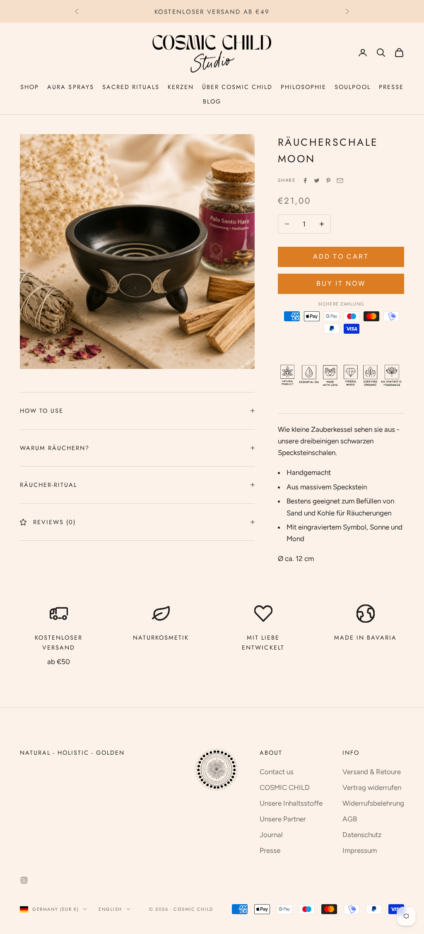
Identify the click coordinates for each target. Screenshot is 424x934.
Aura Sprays (70, 87)
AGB (349, 819)
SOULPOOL (352, 87)
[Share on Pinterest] (328, 180)
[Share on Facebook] (305, 180)
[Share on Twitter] (316, 180)
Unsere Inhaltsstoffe (291, 803)
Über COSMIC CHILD (237, 87)
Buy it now (340, 283)
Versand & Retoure (371, 772)
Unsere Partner (283, 819)
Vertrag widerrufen (371, 787)
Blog (212, 101)
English (110, 909)
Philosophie (303, 87)
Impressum (359, 850)
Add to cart (341, 256)
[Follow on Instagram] (24, 880)
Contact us (277, 772)
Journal (271, 834)
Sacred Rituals (130, 87)
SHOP (29, 87)
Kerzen (181, 87)
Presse (391, 87)
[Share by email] (340, 180)
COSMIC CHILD (285, 787)
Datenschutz (361, 834)
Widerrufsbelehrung (373, 803)
